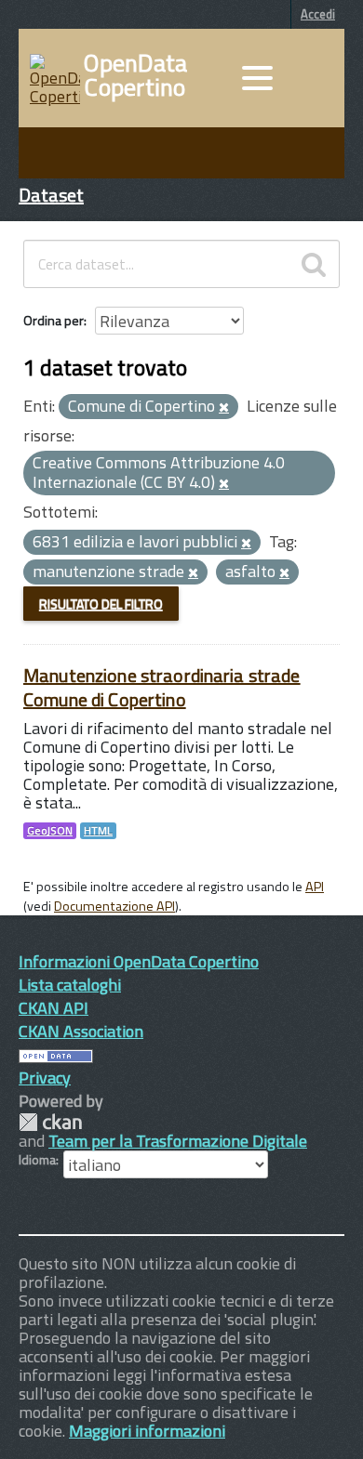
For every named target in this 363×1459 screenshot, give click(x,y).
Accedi (318, 14)
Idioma (37, 1159)
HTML (98, 830)
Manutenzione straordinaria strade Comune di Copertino (162, 687)
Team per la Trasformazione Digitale (177, 1140)
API (314, 886)
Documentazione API (114, 906)
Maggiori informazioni (147, 1430)
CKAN (50, 1122)
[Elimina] (224, 408)
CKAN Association (81, 1031)
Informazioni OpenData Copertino (139, 961)
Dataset (51, 194)
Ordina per (53, 320)
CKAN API (53, 1007)
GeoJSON (50, 830)
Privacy (45, 1077)
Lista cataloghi (70, 984)
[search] (314, 264)
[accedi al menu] (257, 78)
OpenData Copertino (135, 75)
